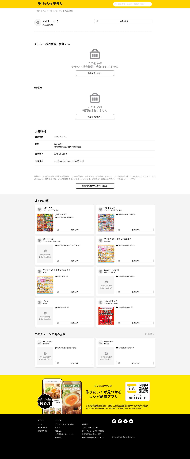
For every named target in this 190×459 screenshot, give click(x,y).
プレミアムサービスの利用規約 (93, 431)
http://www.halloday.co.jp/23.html (69, 161)
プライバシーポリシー (90, 427)
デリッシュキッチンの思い (64, 424)
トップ (40, 424)
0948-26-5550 (60, 154)
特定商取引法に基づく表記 (91, 434)
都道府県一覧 (42, 431)
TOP (38, 11)
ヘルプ (57, 427)
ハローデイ (58, 11)
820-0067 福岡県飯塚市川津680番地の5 (67, 145)
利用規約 (85, 424)
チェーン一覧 (47, 11)
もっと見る (148, 334)
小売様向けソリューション (64, 434)
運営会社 (58, 431)
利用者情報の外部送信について (93, 437)
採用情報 (58, 437)
